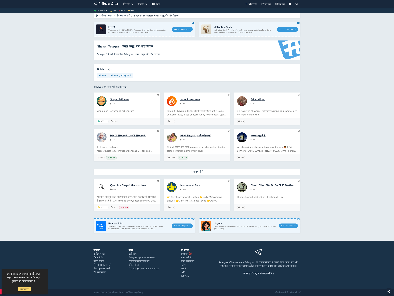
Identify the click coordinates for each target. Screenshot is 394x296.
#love (103, 75)
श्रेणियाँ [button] (126, 4)
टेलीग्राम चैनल (105, 15)
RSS (183, 268)
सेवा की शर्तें (295, 292)
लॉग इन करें (266, 4)
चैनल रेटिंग (98, 257)
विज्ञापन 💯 (186, 254)
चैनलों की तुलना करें (102, 265)
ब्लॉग (183, 265)
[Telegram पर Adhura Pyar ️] (299, 94)
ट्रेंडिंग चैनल (99, 254)
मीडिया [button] (141, 4)
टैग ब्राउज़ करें (123, 15)
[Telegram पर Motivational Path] (228, 180)
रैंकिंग (114, 10)
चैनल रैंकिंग (99, 261)
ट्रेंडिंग (123, 10)
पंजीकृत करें (280, 4)
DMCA (185, 276)
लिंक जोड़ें (252, 4)
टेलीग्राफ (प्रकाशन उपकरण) (142, 257)
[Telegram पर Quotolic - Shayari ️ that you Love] (158, 180)
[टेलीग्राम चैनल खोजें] (296, 4)
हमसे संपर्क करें (187, 261)
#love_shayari (121, 75)
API (183, 272)
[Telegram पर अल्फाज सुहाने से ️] (299, 131)
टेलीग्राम (133, 254)
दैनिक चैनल (134, 265)
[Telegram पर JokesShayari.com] (228, 94)
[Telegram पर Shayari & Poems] (158, 94)
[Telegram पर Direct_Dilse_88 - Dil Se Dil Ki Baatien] (299, 180)
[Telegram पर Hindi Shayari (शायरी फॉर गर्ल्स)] (228, 131)
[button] (290, 4)
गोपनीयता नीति (281, 292)
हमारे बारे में (186, 257)
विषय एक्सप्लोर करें (102, 268)
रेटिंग (132, 10)
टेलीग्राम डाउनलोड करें (139, 261)
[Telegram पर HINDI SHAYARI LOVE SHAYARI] (158, 131)
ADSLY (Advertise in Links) (144, 268)
